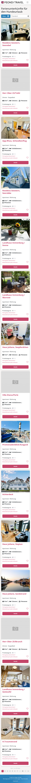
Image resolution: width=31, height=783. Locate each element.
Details (15, 65)
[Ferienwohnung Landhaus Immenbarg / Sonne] (15, 230)
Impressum (15, 781)
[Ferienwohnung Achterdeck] (15, 481)
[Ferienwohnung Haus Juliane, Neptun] (15, 531)
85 (22, 771)
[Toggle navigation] (27, 2)
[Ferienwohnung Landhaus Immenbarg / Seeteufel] (15, 676)
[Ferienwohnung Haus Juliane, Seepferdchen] (15, 334)
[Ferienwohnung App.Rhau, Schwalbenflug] (15, 128)
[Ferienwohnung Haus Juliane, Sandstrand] (15, 581)
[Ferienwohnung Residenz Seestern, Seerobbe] (15, 177)
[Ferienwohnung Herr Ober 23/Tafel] (15, 80)
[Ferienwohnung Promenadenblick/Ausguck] (15, 432)
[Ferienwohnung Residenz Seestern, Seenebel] (15, 30)
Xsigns (16, 777)
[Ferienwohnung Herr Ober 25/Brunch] (15, 628)
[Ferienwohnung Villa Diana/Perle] (15, 382)
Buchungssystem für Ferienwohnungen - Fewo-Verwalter (15, 778)
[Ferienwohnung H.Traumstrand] (15, 728)
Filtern (4, 16)
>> (28, 771)
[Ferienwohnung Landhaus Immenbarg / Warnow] (15, 282)
